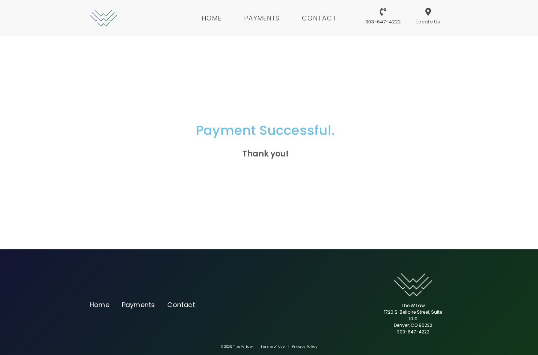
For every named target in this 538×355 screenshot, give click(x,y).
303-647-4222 (383, 21)
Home (211, 18)
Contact (319, 18)
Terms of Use (273, 346)
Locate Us (428, 21)
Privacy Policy (304, 346)
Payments (262, 18)
